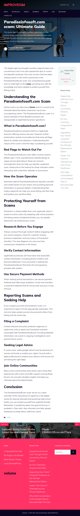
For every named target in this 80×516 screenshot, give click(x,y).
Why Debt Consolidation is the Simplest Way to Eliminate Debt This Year (40, 499)
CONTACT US (64, 5)
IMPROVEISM (14, 5)
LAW (53, 11)
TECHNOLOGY (16, 11)
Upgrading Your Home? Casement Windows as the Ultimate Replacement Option (66, 142)
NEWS (6, 11)
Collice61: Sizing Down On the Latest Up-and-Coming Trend (18, 431)
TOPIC (8, 417)
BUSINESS (36, 11)
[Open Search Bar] (73, 5)
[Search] (73, 452)
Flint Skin (33, 513)
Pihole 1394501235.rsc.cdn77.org (56, 431)
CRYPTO (45, 11)
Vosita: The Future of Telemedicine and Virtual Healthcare (66, 161)
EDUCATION (62, 11)
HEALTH (26, 11)
